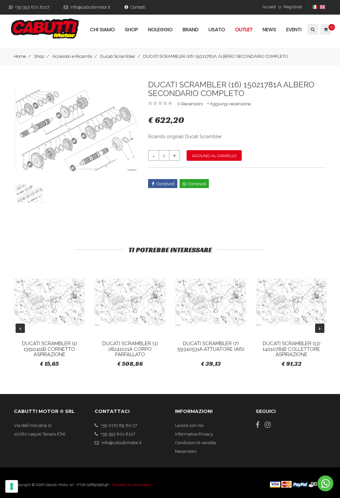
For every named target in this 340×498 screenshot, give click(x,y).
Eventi (293, 29)
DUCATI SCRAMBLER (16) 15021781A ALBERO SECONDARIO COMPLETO (215, 56)
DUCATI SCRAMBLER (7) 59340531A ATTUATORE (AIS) (210, 346)
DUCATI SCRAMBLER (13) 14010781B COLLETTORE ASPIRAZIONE (291, 349)
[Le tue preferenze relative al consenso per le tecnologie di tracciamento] (11, 486)
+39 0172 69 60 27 (119, 425)
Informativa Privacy (194, 434)
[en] (323, 7)
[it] (315, 7)
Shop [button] (131, 29)
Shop (39, 56)
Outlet (244, 29)
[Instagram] (268, 424)
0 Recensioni (190, 103)
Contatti (137, 7)
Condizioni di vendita (195, 442)
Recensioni (186, 451)
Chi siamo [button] (102, 29)
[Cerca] (312, 29)
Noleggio (160, 29)
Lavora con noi (189, 425)
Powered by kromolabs (131, 485)
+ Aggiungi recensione (229, 103)
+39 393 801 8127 (32, 7)
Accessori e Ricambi (72, 56)
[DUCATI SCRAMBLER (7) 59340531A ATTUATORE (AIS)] (210, 302)
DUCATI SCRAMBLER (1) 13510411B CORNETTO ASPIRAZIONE (49, 349)
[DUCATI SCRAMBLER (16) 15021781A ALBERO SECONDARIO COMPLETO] (76, 130)
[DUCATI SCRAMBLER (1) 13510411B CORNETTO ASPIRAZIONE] (49, 302)
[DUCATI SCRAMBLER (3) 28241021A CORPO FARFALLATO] (130, 302)
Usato (217, 29)
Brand (191, 29)
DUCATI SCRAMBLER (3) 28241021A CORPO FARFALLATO (130, 349)
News (269, 29)
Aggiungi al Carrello (214, 155)
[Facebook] (258, 424)
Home (20, 56)
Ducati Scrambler (117, 56)
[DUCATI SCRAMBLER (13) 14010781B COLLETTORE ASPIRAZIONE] (291, 302)
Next (319, 328)
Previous (20, 328)
